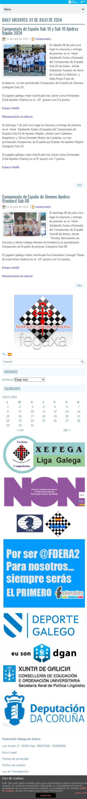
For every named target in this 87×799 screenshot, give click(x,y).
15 (7, 416)
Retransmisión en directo (17, 116)
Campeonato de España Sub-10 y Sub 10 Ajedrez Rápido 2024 (40, 31)
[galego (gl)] (4, 354)
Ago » (67, 430)
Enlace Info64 (10, 108)
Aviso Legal (9, 752)
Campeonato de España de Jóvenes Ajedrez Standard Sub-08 (36, 198)
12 (55, 411)
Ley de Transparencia (15, 771)
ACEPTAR (45, 795)
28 (78, 420)
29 (7, 425)
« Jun (20, 430)
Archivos (7, 379)
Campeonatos (43, 39)
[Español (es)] (10, 354)
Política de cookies (14, 765)
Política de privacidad (15, 758)
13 (66, 411)
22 (7, 420)
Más (79, 185)
